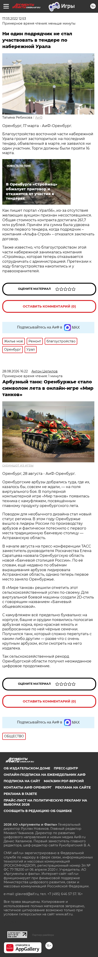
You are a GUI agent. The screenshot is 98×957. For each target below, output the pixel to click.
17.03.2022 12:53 (14, 19)
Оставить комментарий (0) (49, 306)
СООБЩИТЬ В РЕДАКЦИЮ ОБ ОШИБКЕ (38, 811)
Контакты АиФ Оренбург (28, 787)
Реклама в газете (20, 794)
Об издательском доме (27, 768)
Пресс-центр (66, 768)
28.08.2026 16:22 (15, 371)
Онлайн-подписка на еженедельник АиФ (44, 775)
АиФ (39, 117)
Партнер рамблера (43, 935)
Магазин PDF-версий (64, 781)
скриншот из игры (18, 465)
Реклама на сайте (73, 787)
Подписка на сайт (22, 781)
